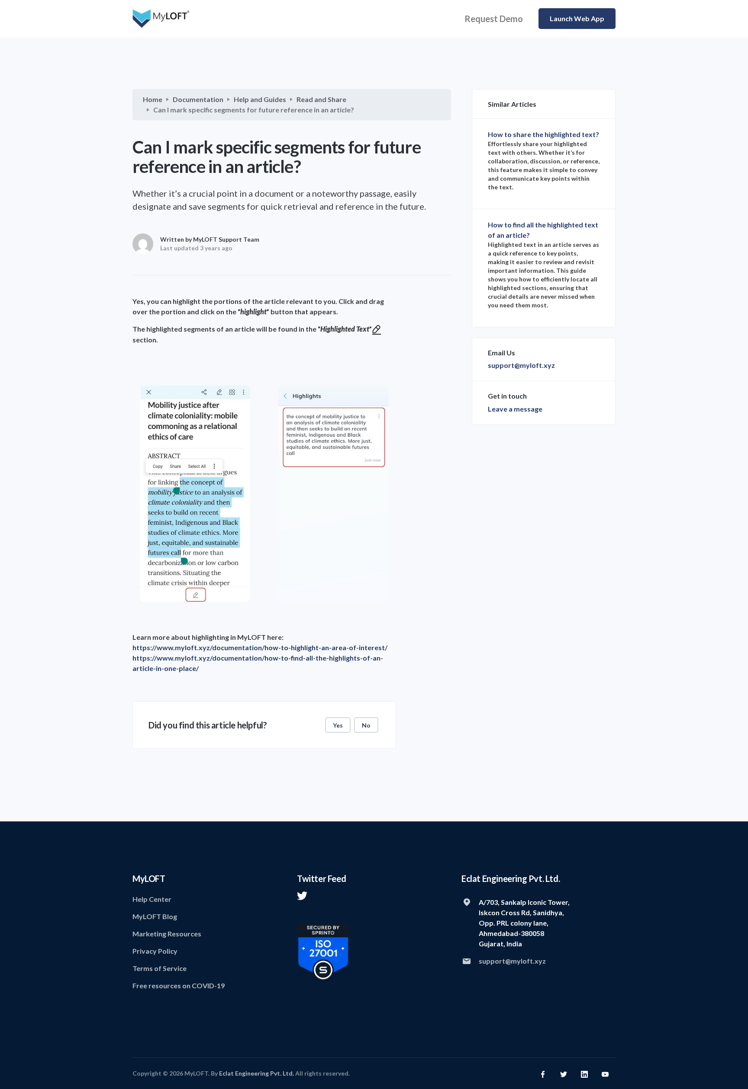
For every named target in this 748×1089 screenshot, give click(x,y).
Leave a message (515, 409)
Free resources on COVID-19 (178, 985)
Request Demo (493, 18)
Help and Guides (260, 99)
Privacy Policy (154, 951)
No (366, 725)
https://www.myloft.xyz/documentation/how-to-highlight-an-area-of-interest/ (259, 647)
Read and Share (321, 99)
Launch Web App (577, 18)
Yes (338, 725)
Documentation (198, 99)
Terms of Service (159, 968)
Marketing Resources (166, 933)
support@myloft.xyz (521, 365)
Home (152, 99)
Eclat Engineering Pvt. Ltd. (256, 1073)
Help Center (151, 899)
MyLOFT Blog (154, 916)
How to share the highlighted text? (543, 134)
